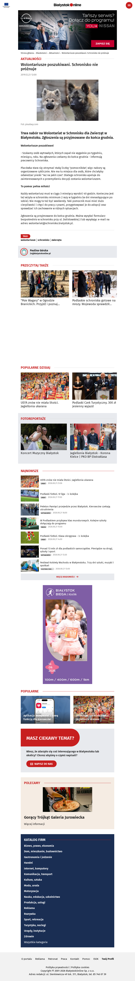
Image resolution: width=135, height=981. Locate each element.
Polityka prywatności (57, 967)
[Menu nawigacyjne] (129, 5)
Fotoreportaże (33, 418)
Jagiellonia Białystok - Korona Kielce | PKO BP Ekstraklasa (90, 455)
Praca (64, 958)
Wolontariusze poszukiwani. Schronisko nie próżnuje (85, 53)
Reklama (29, 908)
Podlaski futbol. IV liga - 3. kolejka (59, 493)
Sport (43, 483)
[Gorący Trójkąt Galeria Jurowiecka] (67, 799)
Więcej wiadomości (65, 577)
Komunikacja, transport (38, 874)
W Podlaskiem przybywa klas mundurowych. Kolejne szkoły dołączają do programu (73, 522)
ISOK (95, 958)
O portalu (26, 958)
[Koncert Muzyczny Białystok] (44, 437)
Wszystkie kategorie (36, 942)
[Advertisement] (67, 335)
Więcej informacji (34, 824)
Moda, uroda (31, 885)
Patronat (53, 958)
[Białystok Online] (67, 5)
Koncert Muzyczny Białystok (40, 453)
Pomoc (86, 958)
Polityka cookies (80, 967)
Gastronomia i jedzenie (38, 857)
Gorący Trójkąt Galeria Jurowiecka (54, 817)
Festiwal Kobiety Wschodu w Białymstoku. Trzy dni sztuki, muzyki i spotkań (77, 564)
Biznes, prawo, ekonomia (39, 845)
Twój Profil (108, 958)
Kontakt (74, 958)
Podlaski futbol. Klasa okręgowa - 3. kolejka (64, 536)
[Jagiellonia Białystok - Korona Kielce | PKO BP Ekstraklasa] (93, 437)
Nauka (43, 527)
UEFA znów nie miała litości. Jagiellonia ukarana (39, 404)
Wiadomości (41, 53)
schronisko (43, 240)
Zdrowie (29, 936)
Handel (28, 862)
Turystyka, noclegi (35, 925)
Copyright (46, 970)
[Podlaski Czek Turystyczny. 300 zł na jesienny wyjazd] (96, 386)
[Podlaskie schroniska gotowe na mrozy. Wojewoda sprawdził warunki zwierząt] (96, 283)
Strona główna (27, 53)
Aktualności (54, 53)
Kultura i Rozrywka (47, 569)
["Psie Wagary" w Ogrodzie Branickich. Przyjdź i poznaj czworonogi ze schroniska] (45, 283)
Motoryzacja (31, 891)
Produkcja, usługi (34, 902)
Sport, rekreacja (33, 919)
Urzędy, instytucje (34, 930)
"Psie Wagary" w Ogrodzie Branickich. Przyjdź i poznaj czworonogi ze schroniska (39, 302)
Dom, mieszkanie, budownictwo (43, 851)
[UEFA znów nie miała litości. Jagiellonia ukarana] (45, 386)
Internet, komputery (36, 868)
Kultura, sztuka (33, 879)
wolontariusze (28, 240)
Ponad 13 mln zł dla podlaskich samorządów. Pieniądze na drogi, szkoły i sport (76, 550)
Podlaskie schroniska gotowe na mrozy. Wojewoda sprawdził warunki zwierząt (94, 302)
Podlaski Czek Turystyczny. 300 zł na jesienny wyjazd (96, 404)
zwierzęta (57, 240)
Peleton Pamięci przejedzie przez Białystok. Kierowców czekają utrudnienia (75, 508)
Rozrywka (30, 913)
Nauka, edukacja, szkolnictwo (42, 896)
